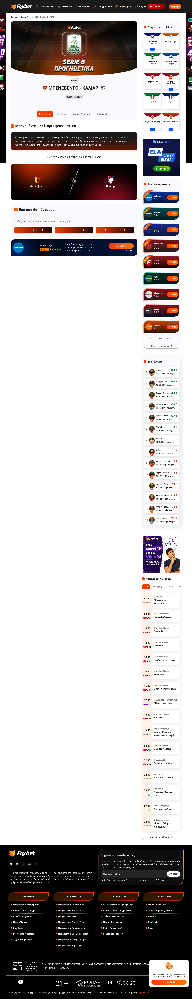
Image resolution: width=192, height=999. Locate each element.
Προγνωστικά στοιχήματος (26, 904)
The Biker (160, 427)
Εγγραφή (175, 6)
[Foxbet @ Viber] (29, 864)
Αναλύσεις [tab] (62, 114)
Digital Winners (145, 992)
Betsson (157, 326)
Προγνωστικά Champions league (74, 934)
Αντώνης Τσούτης (163, 507)
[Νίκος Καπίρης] (152, 520)
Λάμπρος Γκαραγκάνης (163, 484)
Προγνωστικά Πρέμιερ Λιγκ (71, 928)
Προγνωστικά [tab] (45, 114)
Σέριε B (24, 17)
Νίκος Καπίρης (162, 518)
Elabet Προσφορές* (112, 928)
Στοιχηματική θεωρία (23, 934)
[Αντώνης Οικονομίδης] (152, 463)
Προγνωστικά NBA (67, 916)
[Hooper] (152, 440)
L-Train (159, 450)
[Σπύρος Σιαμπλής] (152, 395)
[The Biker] (152, 429)
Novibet (157, 212)
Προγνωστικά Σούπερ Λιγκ (71, 922)
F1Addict (160, 370)
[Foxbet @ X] (17, 864)
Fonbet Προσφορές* (113, 934)
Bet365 (156, 277)
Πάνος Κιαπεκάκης (162, 404)
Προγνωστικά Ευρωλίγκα (70, 945)
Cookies (181, 976)
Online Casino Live (157, 904)
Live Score (18, 928)
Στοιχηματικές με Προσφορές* (118, 904)
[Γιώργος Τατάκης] (152, 383)
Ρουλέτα (152, 916)
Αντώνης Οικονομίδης (163, 461)
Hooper (159, 439)
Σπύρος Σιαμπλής (162, 393)
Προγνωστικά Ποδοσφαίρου (71, 904)
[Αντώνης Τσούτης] (152, 509)
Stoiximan (158, 196)
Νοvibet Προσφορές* (113, 922)
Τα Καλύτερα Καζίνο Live (160, 910)
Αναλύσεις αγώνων (22, 916)
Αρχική (14, 17)
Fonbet (156, 261)
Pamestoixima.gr (159, 245)
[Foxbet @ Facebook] (10, 864)
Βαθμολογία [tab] (102, 114)
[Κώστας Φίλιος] (152, 497)
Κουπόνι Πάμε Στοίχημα (24, 910)
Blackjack (152, 922)
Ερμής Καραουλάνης (163, 473)
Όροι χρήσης (14, 992)
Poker (151, 928)
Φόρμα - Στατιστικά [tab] (82, 114)
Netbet (156, 309)
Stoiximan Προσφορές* (114, 916)
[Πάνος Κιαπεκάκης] (152, 406)
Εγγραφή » (121, 246)
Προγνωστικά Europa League (72, 939)
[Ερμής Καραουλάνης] (152, 474)
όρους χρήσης (124, 880)
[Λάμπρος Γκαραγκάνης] (152, 486)
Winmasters (158, 293)
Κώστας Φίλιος (162, 495)
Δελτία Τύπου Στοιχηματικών (117, 910)
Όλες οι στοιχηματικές (160, 346)
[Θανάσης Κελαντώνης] (152, 418)
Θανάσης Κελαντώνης (162, 416)
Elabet (156, 228)
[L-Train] (152, 452)
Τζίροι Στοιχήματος (22, 939)
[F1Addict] (152, 372)
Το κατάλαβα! (169, 982)
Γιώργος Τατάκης (162, 382)
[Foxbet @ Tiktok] (36, 864)
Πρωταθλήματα (20, 922)
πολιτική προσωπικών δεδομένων (151, 880)
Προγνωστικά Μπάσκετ (69, 910)
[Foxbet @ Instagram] (23, 864)
